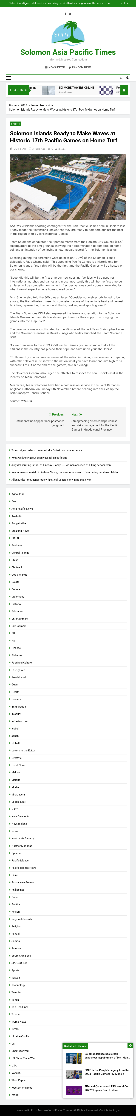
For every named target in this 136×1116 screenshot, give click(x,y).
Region (16, 911)
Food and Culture (22, 662)
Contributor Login (109, 1110)
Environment (19, 626)
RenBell (16, 933)
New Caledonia (20, 816)
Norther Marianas (22, 845)
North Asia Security (23, 838)
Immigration (19, 706)
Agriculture (18, 494)
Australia (17, 516)
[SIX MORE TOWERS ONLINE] (39, 92)
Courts (15, 582)
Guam (15, 684)
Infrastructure (19, 721)
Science (16, 948)
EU (13, 633)
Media (15, 787)
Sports (15, 124)
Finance (16, 648)
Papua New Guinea (23, 882)
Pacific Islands (20, 860)
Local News (19, 765)
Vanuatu (16, 1073)
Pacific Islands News (24, 867)
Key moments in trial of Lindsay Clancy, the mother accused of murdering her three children (65, 472)
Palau (15, 875)
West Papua (19, 1080)
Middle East (19, 801)
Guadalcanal (19, 677)
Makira (16, 772)
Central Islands (20, 552)
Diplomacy (18, 596)
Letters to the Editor (23, 750)
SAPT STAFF (20, 149)
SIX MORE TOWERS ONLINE (67, 87)
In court (16, 714)
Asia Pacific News (22, 508)
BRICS (15, 538)
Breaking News (20, 530)
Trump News (19, 1021)
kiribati (16, 743)
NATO (15, 809)
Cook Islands (19, 574)
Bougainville (19, 523)
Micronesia (18, 794)
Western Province (22, 1087)
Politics (16, 904)
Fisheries (17, 655)
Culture (16, 589)
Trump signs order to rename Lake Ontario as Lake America (47, 450)
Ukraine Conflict (21, 1036)
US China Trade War (23, 1058)
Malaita (16, 780)
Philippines (18, 889)
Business (17, 545)
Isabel (15, 728)
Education (17, 611)
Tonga (15, 999)
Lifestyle (17, 758)
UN (13, 1043)
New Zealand (19, 823)
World (15, 1095)
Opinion (16, 853)
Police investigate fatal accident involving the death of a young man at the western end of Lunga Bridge (60, 3)
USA (14, 1065)
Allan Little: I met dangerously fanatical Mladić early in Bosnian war (51, 479)
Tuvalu (15, 1029)
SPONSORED (19, 963)
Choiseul (17, 567)
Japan (15, 735)
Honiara (16, 699)
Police (15, 897)
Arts (14, 501)
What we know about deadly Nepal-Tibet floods (39, 457)
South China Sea (21, 955)
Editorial (16, 604)
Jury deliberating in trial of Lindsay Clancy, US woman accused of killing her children (61, 465)
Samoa (16, 941)
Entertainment (20, 618)
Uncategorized (20, 1050)
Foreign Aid (18, 670)
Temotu (16, 992)
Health (15, 692)
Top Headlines (20, 1007)
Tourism (16, 1014)
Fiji (13, 640)
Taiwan (16, 977)
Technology (18, 985)
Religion (16, 926)
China (15, 560)
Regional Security (22, 919)
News (15, 831)
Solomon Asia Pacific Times (68, 52)
